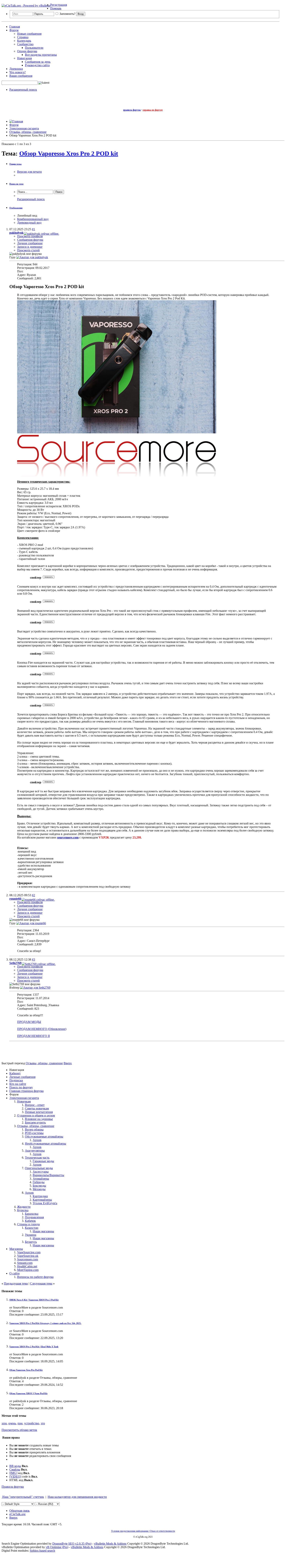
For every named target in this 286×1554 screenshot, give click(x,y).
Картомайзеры (42, 1199)
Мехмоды (39, 1189)
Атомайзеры (41, 1178)
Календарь (24, 40)
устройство (31, 1423)
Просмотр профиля (30, 236)
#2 (33, 895)
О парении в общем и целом (36, 1115)
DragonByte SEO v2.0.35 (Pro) (71, 1543)
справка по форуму (153, 110)
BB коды (15, 1466)
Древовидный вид (29, 222)
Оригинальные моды (39, 1168)
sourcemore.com (68, 837)
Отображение (16, 208)
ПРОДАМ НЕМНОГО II (33, 1036)
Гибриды (39, 1182)
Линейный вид (27, 215)
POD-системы (34, 1133)
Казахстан (31, 1227)
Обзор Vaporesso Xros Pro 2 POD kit (68, 153)
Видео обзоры (34, 1129)
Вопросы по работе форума (35, 1277)
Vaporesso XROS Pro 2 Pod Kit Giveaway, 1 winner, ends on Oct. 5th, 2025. (45, 1323)
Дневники (16, 68)
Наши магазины (43, 1231)
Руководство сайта (37, 65)
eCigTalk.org (17, 1514)
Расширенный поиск (23, 89)
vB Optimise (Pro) (57, 1547)
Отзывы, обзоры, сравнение (35, 1126)
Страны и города (28, 1224)
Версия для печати (29, 171)
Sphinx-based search (42, 1550)
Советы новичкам (37, 1108)
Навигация (24, 58)
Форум (13, 30)
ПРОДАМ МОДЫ (29, 1022)
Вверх (68, 1063)
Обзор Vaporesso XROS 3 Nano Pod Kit (28, 1393)
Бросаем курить (35, 1122)
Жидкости (24, 1206)
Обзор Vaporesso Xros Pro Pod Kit (26, 1370)
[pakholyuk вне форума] (32, 257)
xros (4, 1423)
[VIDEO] (15, 1476)
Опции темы (15, 164)
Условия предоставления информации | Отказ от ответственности (143, 1531)
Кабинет (15, 1073)
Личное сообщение (30, 243)
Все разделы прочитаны (41, 54)
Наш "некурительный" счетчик (23, 1496)
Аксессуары (41, 1171)
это (43, 1423)
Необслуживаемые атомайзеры (45, 1143)
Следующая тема (41, 1283)
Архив (37, 1140)
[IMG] (13, 1473)
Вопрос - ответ (35, 1105)
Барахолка (31, 1213)
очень (12, 1423)
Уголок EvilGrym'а (45, 1203)
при (20, 1423)
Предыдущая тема (16, 1283)
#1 (33, 229)
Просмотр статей (28, 250)
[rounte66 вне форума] (31, 923)
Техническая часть (37, 1157)
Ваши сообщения (20, 75)
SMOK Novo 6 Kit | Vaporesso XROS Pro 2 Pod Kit (34, 1300)
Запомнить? (67, 13)
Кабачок (30, 1220)
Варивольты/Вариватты (48, 1175)
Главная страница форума (26, 1091)
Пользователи (34, 47)
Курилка (22, 1210)
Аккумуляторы (35, 1150)
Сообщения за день (37, 61)
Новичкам (24, 1101)
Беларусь (31, 1241)
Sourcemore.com (27, 1259)
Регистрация (58, 4)
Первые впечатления (39, 1112)
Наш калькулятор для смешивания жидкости (77, 1496)
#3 (33, 959)
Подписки (16, 1080)
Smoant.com (24, 1262)
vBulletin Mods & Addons (110, 1543)
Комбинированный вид (32, 219)
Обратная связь (19, 1510)
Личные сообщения (22, 1077)
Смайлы (14, 1469)
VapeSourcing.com (28, 1252)
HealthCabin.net (27, 1266)
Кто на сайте (17, 1084)
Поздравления (34, 1217)
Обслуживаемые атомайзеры (44, 1136)
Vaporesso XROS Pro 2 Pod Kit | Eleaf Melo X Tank (33, 1346)
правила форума (132, 110)
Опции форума (27, 51)
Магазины (16, 1248)
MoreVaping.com (28, 1270)
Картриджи (40, 1196)
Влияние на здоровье (39, 1119)
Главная (14, 26)
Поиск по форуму (21, 1087)
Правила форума (13, 1486)
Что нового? (17, 72)
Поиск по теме (16, 184)
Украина (30, 1234)
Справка (22, 37)
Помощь (55, 8)
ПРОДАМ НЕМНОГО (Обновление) (41, 1029)
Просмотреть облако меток (19, 1430)
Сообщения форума (30, 239)
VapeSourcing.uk (27, 1255)
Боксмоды (39, 1185)
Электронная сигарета (24, 1098)
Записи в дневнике (29, 246)
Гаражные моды (43, 1161)
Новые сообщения (29, 33)
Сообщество (25, 44)
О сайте (14, 1273)
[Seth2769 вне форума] (35, 987)
